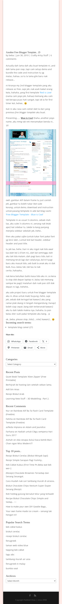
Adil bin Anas (12, 389)
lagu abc (10, 554)
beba (11, 55)
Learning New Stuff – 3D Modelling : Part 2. (27, 398)
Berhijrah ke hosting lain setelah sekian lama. (29, 384)
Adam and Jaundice (35, 427)
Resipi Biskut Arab (15, 394)
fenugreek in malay (15, 563)
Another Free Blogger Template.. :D (23, 52)
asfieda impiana (14, 427)
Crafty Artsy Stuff (39, 55)
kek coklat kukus (14, 526)
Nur (8, 410)
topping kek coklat (15, 549)
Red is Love (45, 92)
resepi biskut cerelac (16, 536)
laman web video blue (17, 545)
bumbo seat (12, 568)
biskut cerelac (13, 531)
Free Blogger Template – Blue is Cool (24, 214)
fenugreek (11, 540)
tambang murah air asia (18, 559)
